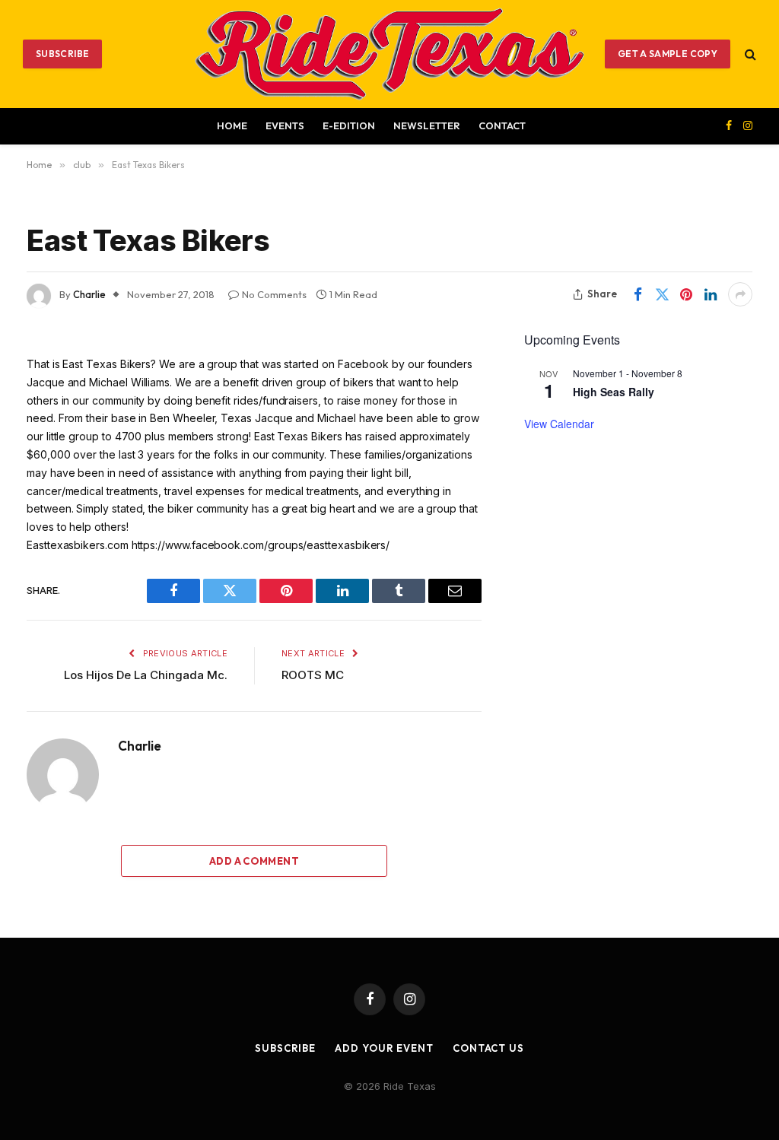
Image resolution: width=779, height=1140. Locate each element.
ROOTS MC (312, 675)
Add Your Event (384, 1048)
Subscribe (62, 53)
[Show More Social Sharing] (740, 294)
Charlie (89, 294)
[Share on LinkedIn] (710, 294)
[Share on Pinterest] (686, 294)
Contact (502, 125)
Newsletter (426, 125)
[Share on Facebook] (637, 294)
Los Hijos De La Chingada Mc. (145, 675)
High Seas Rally (613, 391)
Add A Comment (254, 861)
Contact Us (488, 1048)
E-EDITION (349, 125)
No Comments (274, 294)
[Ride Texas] (389, 54)
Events (284, 125)
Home (232, 125)
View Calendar (559, 423)
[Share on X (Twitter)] (661, 294)
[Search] (749, 54)
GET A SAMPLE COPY (667, 53)
